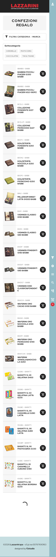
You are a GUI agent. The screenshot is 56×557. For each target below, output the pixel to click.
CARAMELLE (11, 51)
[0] (52, 299)
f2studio (30, 548)
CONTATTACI (25, 528)
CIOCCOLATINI (12, 56)
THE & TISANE (28, 56)
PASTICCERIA (26, 51)
